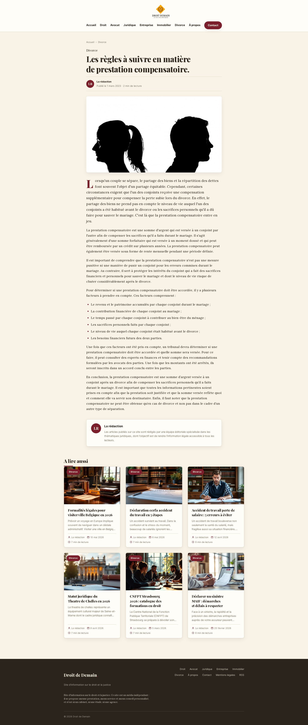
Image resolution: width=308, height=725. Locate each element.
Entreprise (146, 25)
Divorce (180, 25)
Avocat (115, 25)
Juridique (130, 25)
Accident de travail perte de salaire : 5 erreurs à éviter (213, 512)
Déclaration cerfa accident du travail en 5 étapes (151, 512)
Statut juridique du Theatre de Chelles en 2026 (89, 598)
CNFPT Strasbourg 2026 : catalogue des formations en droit (145, 601)
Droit (103, 25)
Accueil (91, 25)
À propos (194, 25)
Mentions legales (225, 675)
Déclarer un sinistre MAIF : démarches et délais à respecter (208, 601)
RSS (241, 675)
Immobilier (164, 25)
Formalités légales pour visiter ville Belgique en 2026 (90, 512)
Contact (213, 25)
